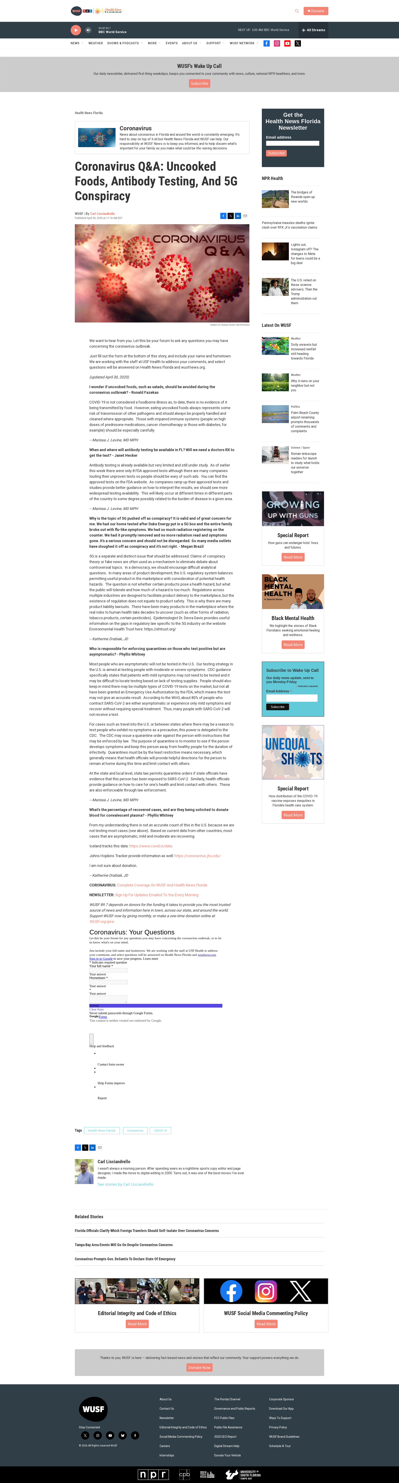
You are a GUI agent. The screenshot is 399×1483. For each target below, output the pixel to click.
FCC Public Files (224, 1418)
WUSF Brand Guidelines (284, 1436)
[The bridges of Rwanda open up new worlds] (275, 199)
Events (172, 43)
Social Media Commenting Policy (181, 1436)
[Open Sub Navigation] (82, 43)
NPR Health (272, 178)
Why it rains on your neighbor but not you (305, 385)
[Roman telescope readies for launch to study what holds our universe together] (275, 455)
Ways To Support (280, 1418)
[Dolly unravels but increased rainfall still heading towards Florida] (275, 346)
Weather (96, 43)
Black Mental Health (293, 618)
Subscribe (199, 83)
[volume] (88, 30)
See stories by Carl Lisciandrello (125, 1184)
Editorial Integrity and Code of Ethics (137, 1313)
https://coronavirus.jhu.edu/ (198, 856)
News (75, 43)
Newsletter (167, 1418)
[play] (76, 30)
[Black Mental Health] (293, 591)
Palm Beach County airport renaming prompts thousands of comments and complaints (305, 422)
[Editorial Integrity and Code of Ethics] (137, 1291)
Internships (167, 1455)
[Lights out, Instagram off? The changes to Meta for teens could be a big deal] (275, 251)
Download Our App (281, 1408)
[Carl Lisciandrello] (84, 1171)
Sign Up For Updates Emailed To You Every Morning (156, 895)
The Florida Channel (227, 1399)
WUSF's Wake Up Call (199, 66)
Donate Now (199, 1367)
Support (213, 43)
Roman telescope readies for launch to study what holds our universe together (305, 463)
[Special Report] (293, 508)
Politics (295, 406)
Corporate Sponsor (281, 1399)
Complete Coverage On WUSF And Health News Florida (162, 885)
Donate (317, 11)
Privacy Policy (278, 1427)
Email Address (279, 691)
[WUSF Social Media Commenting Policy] (266, 1291)
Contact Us (167, 1408)
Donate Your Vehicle (227, 1455)
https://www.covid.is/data (150, 846)
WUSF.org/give (101, 921)
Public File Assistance (228, 1427)
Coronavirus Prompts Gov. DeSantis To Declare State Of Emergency (125, 1259)
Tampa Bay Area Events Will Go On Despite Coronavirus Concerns (124, 1245)
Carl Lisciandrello (102, 214)
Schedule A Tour (280, 1446)
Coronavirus (136, 128)
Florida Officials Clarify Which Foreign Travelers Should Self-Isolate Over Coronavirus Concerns (147, 1230)
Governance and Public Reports (234, 1408)
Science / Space (300, 447)
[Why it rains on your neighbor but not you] (275, 382)
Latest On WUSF (276, 325)
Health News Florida (89, 113)
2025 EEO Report (225, 1436)
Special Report (293, 535)
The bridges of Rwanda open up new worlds (303, 196)
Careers (165, 1446)
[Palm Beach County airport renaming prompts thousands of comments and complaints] (275, 414)
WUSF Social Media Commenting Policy (266, 1313)
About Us (166, 1399)
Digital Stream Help (226, 1446)
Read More (293, 557)
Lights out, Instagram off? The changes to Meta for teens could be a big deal (305, 254)
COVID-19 (160, 1130)
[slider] (95, 30)
